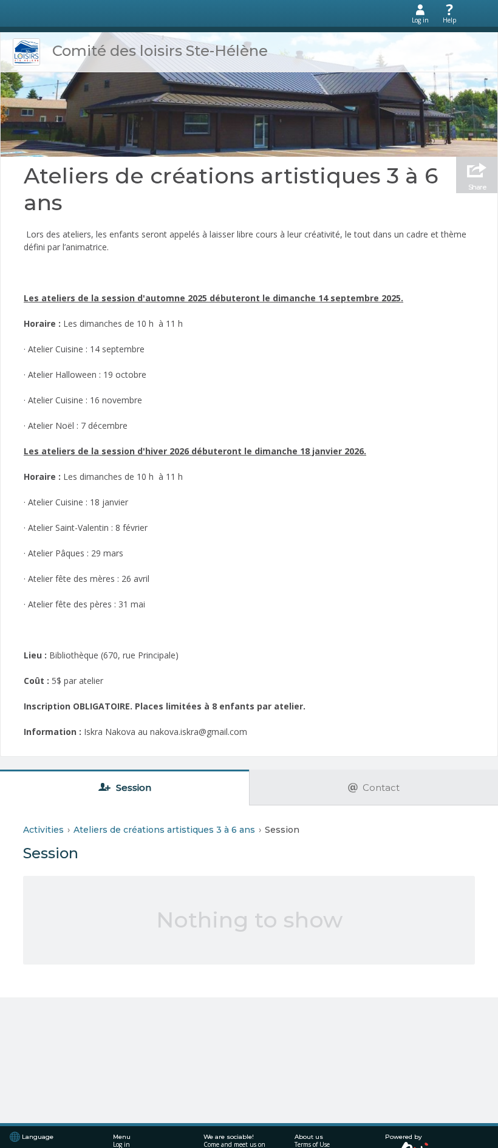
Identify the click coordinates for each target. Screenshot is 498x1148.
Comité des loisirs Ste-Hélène (160, 51)
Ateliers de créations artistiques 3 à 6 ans (231, 188)
